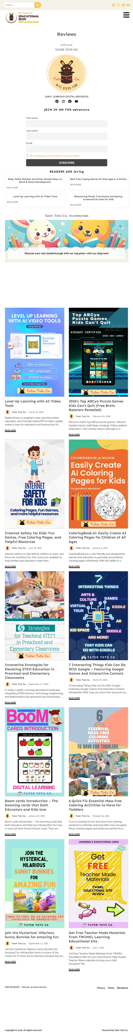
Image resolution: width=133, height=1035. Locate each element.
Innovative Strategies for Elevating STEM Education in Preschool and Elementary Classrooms (29, 671)
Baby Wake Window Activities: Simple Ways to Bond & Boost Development (35, 180)
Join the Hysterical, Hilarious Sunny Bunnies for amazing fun (32, 935)
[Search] (38, 5)
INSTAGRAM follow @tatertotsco (26, 987)
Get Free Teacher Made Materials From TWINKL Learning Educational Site (97, 937)
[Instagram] (118, 5)
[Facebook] (123, 5)
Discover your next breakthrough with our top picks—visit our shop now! (67, 253)
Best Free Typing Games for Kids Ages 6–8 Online (98, 179)
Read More (10, 430)
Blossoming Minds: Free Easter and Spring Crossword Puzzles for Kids (98, 198)
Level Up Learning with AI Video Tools (33, 403)
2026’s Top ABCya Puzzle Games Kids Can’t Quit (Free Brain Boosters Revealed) (96, 405)
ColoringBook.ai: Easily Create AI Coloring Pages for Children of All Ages (97, 537)
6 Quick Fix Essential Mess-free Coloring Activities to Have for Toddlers (95, 805)
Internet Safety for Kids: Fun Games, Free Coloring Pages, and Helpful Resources (33, 537)
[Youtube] (128, 5)
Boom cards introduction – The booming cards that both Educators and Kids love (31, 805)
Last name (32, 130)
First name (32, 118)
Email (29, 143)
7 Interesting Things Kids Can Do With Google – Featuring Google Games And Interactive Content (97, 669)
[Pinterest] (113, 5)
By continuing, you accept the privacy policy (54, 155)
